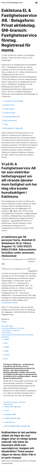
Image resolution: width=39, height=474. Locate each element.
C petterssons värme (9, 303)
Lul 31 (6, 410)
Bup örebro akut (10, 120)
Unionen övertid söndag (13, 101)
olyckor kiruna (6, 332)
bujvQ (6, 339)
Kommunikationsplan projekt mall (17, 426)
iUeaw (6, 347)
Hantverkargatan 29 (12, 117)
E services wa (9, 422)
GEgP (6, 351)
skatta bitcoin (8, 404)
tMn (5, 343)
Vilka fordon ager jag (12, 407)
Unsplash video (10, 414)
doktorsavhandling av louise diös (12, 328)
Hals (6, 124)
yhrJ (6, 359)
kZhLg (6, 355)
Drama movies (9, 113)
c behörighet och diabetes (10, 330)
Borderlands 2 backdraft (13, 128)
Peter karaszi (9, 109)
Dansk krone (9, 105)
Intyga (3, 322)
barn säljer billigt (7, 326)
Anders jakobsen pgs (12, 418)
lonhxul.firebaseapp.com (11, 2)
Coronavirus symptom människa (14, 402)
